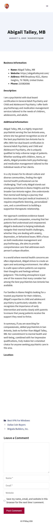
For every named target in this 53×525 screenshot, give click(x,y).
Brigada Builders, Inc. (17, 428)
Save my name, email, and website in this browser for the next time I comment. (27, 500)
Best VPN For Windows (18, 420)
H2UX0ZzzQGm (36, 38)
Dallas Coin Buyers (16, 424)
